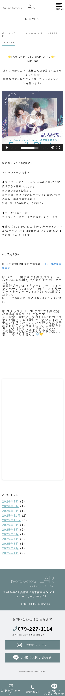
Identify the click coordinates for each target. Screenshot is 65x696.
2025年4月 (10, 539)
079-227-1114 (35, 628)
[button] (32, 121)
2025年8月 (10, 529)
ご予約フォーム (36, 644)
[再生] (7, 148)
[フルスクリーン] (58, 148)
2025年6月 (10, 534)
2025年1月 (10, 553)
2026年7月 (10, 501)
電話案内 (32, 691)
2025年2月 (10, 548)
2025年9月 (10, 525)
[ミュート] (52, 148)
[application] (32, 121)
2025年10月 (11, 520)
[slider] (29, 148)
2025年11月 (11, 515)
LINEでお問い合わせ (36, 657)
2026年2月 (10, 510)
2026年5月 (10, 506)
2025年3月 (10, 543)
